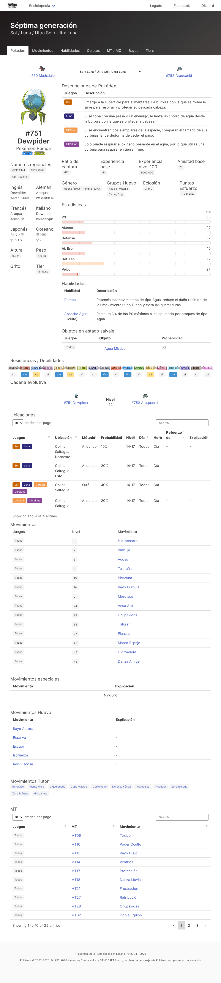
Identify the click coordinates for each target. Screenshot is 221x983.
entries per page (37, 423)
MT (74, 826)
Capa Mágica (79, 786)
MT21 (75, 888)
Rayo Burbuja (128, 587)
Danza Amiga (129, 661)
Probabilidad (111, 437)
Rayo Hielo (128, 853)
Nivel (130, 437)
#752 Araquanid (179, 75)
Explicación (198, 437)
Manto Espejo (129, 643)
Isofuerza (20, 755)
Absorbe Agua (76, 314)
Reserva (19, 737)
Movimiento (130, 826)
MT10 (75, 844)
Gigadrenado (57, 786)
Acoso (123, 559)
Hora (158, 437)
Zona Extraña (179, 786)
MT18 (75, 879)
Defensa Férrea (121, 786)
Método (88, 437)
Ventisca (127, 862)
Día (142, 437)
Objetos (93, 50)
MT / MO (114, 50)
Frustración (129, 888)
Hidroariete (127, 652)
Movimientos (42, 50)
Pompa (70, 300)
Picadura (125, 578)
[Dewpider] (76, 397)
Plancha (124, 633)
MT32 (76, 915)
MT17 (75, 871)
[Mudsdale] (42, 70)
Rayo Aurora (23, 728)
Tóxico (125, 835)
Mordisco (125, 596)
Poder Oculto (130, 844)
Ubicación (63, 437)
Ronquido (18, 786)
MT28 (76, 906)
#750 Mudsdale (42, 75)
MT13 (75, 853)
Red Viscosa (23, 764)
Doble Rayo (100, 786)
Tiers (150, 50)
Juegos (19, 437)
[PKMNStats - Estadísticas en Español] (12, 5)
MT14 (75, 862)
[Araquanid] (179, 70)
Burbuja (124, 550)
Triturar (124, 624)
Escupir (19, 746)
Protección (128, 871)
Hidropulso (142, 786)
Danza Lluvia (130, 879)
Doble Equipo (131, 915)
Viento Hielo (36, 786)
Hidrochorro (128, 541)
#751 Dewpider (76, 402)
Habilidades (70, 50)
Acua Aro (125, 605)
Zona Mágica (20, 793)
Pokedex (18, 50)
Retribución (129, 897)
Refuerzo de (174, 435)
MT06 (76, 835)
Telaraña (125, 568)
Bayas (133, 50)
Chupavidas (127, 615)
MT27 (76, 897)
